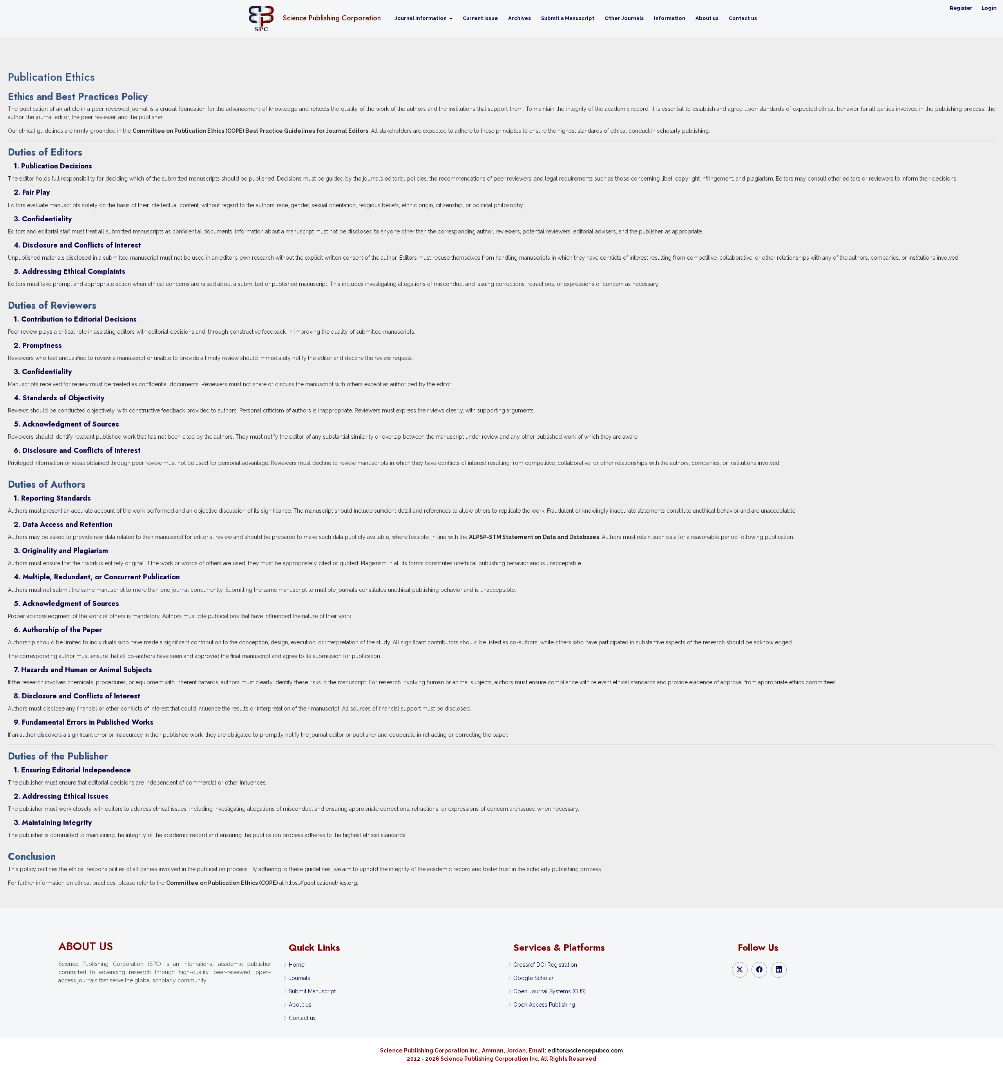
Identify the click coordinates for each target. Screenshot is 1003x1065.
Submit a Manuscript (567, 18)
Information (669, 18)
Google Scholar (533, 978)
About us (707, 18)
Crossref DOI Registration (545, 964)
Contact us (743, 18)
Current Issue (480, 18)
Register (961, 8)
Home (296, 964)
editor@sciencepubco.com (585, 1050)
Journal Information (421, 18)
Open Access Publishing (544, 1004)
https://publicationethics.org (321, 883)
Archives (519, 18)
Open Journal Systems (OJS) (549, 991)
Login (989, 8)
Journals (299, 978)
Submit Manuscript (312, 991)
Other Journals (624, 18)
